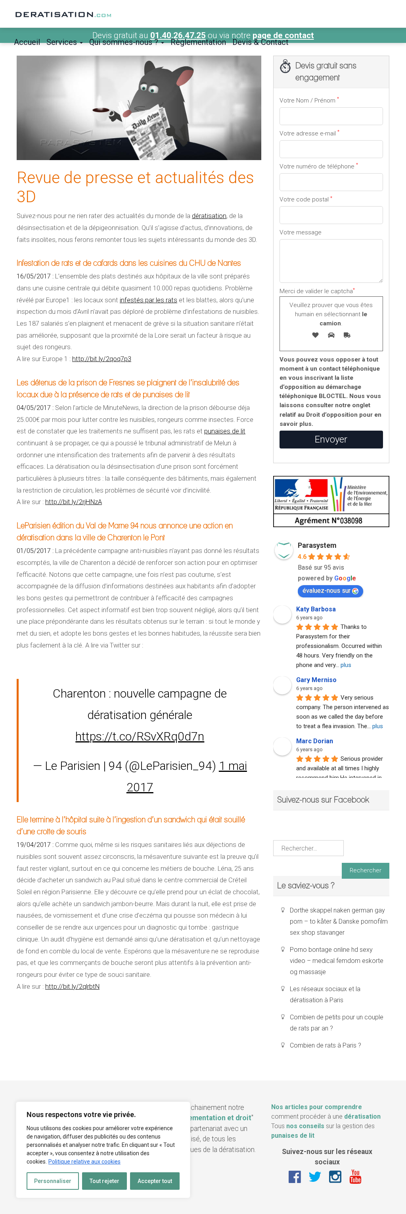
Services (62, 42)
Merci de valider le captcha (326, 307)
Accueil (27, 42)
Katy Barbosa (316, 609)
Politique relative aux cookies (84, 1161)
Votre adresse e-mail (309, 133)
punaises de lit (224, 431)
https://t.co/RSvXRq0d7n (139, 736)
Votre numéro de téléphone (319, 166)
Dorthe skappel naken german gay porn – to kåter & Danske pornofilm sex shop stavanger (339, 921)
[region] (103, 1150)
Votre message (301, 232)
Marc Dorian (314, 741)
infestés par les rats (148, 300)
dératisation (209, 216)
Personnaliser (52, 1181)
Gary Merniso (316, 680)
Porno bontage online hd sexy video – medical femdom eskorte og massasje (336, 961)
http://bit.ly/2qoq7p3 (101, 359)
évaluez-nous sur (326, 590)
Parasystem (317, 545)
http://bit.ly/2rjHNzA (73, 502)
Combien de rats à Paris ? (325, 1045)
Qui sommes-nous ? (124, 42)
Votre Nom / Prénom (309, 100)
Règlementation (198, 42)
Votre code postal (306, 199)
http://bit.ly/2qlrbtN (72, 986)
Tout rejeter (104, 1181)
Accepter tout (155, 1181)
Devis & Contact (260, 42)
